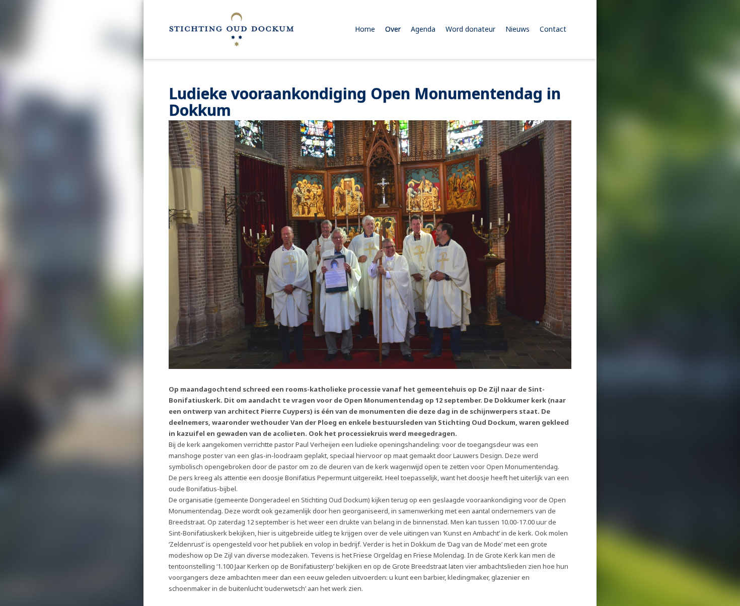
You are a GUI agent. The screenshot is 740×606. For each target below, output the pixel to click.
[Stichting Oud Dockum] (231, 29)
